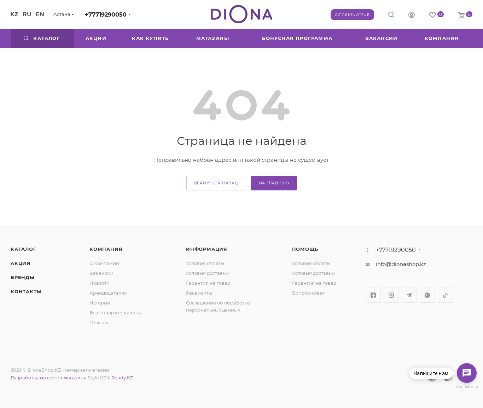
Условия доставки (207, 273)
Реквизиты (199, 293)
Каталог (23, 249)
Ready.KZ (122, 377)
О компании (104, 263)
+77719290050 (106, 14)
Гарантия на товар (208, 283)
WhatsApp (427, 295)
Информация (206, 249)
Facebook (373, 295)
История (99, 303)
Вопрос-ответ (308, 293)
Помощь (305, 249)
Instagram (391, 295)
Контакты (26, 291)
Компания (105, 249)
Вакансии (101, 273)
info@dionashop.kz (401, 264)
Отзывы (98, 322)
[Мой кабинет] (411, 15)
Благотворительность (115, 312)
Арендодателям (108, 293)
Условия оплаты (205, 263)
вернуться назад (216, 183)
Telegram (409, 295)
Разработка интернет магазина (49, 377)
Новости (99, 283)
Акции (21, 263)
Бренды (23, 277)
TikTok (445, 295)
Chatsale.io (466, 387)
